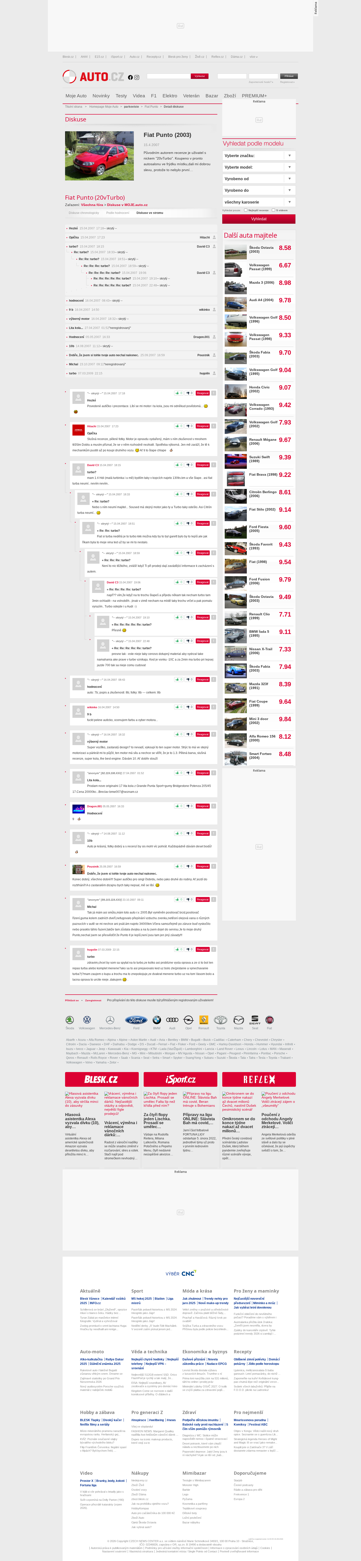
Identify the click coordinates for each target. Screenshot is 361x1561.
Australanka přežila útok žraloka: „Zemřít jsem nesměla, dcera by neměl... (253, 1324)
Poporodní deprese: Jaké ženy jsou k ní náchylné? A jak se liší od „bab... (204, 1453)
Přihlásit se (72, 1000)
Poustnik (203, 355)
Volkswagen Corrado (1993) (261, 407)
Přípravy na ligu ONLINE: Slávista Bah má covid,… (199, 1118)
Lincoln (252, 1049)
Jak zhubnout (192, 1298)
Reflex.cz (217, 56)
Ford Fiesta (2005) (258, 529)
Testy (121, 95)
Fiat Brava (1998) (263, 474)
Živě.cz (199, 56)
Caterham (234, 1040)
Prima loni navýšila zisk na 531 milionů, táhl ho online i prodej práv (205, 1380)
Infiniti (289, 1044)
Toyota (220, 1028)
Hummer (262, 1044)
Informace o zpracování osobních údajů (234, 1547)
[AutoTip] (294, 96)
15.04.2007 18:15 (86, 246)
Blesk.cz (68, 56)
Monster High (190, 1485)
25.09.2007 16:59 (117, 355)
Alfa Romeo (96, 1040)
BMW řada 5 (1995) (259, 633)
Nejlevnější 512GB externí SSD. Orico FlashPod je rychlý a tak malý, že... (154, 1376)
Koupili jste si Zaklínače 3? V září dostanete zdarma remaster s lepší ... (256, 1449)
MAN (273, 1049)
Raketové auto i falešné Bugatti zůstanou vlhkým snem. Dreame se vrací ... (101, 1372)
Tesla (261, 1058)
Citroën (71, 1044)
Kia (126, 1049)
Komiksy (240, 1424)
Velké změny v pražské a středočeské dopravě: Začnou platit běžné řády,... (205, 1311)
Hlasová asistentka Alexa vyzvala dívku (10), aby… (82, 1120)
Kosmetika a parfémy (195, 1503)
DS (142, 1044)
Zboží (230, 95)
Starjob (238, 1480)
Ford (136, 1028)
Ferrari (162, 1044)
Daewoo (95, 1044)
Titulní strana (73, 106)
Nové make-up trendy (213, 1303)
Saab (124, 1058)
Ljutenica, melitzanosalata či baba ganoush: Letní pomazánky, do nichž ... (257, 1372)
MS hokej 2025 (142, 1298)
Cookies (265, 1547)
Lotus (263, 1049)
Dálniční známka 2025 (105, 1364)
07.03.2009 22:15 (85, 373)
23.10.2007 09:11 (86, 364)
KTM (154, 1049)
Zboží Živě (137, 1485)
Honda (248, 1044)
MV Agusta (185, 1053)
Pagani (221, 1053)
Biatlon (160, 1298)
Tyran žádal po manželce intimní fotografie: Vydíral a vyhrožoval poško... (99, 1319)
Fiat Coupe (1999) (258, 703)
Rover (114, 1058)
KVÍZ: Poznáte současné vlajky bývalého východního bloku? (98, 1441)
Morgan (170, 1053)
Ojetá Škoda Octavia (143, 1522)
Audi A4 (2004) (261, 300)
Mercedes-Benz (110, 1028)
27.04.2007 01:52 (89, 328)
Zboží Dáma (138, 1494)
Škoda (70, 1028)
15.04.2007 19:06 (117, 273)
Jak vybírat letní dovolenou (252, 1307)
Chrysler (276, 1040)
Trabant (285, 1058)
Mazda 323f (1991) (258, 686)
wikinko (204, 309)
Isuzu (69, 1049)
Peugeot (235, 1053)
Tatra (252, 1058)
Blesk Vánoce (90, 1298)
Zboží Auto (137, 1517)
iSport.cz (117, 56)
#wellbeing (157, 1420)
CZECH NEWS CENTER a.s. (147, 1541)
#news (171, 1420)
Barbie (186, 1489)
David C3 (203, 246)
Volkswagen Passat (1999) (260, 267)
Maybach (72, 1053)
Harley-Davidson (230, 1044)
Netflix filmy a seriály (95, 1424)
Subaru (209, 1058)
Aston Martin (138, 1040)
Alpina (111, 1040)
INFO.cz (95, 1303)
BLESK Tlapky (90, 1420)
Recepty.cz (154, 56)
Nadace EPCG (217, 1364)
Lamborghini (193, 1049)
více (252, 56)
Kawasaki (114, 1049)
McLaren (99, 1053)
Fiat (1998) (258, 562)
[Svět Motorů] (284, 96)
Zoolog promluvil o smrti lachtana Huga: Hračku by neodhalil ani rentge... (103, 1327)
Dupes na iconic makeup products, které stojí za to (152, 1441)
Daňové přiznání (194, 1359)
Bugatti (195, 1040)
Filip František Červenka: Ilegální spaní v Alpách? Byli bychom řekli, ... (103, 1449)
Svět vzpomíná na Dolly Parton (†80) (102, 1499)
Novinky (101, 95)
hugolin (205, 373)
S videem (282, 210)
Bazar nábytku (191, 1522)
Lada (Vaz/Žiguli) (171, 1049)
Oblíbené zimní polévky (250, 1359)
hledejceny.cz (139, 1480)
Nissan (200, 1053)
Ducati (151, 1044)
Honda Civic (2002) (259, 389)
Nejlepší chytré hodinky (148, 1359)
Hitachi (205, 237)
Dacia (83, 1044)
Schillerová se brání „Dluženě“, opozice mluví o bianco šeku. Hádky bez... (103, 1311)
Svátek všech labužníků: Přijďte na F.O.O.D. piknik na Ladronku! (254, 1388)
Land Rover (225, 1049)
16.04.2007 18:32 (92, 319)
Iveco (79, 1049)
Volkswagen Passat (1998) (260, 337)
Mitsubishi (155, 1053)
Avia (162, 1040)
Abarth (70, 1040)
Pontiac (266, 1053)
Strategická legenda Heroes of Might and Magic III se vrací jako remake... (255, 1441)
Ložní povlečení (191, 1517)
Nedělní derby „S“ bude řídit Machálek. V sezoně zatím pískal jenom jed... (154, 1327)
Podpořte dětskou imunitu (200, 1420)
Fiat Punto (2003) (167, 135)
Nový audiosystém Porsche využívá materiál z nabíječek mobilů (102, 1388)
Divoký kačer (113, 1420)
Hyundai (276, 1044)
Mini (142, 1053)
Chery (248, 1040)
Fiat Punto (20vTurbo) (95, 197)
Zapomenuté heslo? (260, 82)
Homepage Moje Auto (103, 106)
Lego (185, 1494)
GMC (212, 1044)
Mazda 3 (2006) (261, 282)
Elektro (170, 95)
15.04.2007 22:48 (125, 285)
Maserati (285, 1049)
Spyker (177, 1058)
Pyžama (187, 1499)
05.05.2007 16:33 (89, 337)
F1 (154, 95)
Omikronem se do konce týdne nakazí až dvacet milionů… (238, 1125)
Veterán (191, 95)
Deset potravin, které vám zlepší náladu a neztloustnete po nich (201, 1445)
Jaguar (91, 1049)
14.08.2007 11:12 (84, 346)
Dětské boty (189, 1513)
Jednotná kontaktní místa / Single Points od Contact (186, 1551)
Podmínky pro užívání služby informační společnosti (176, 1547)
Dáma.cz (237, 56)
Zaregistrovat (93, 1000)
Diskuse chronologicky (84, 213)
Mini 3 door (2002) (258, 721)
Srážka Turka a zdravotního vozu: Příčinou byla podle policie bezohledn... (205, 1327)
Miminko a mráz (264, 1303)
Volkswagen (87, 1028)
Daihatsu (119, 1044)
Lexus (240, 1049)
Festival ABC (258, 1424)
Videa (139, 95)
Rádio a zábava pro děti (248, 1489)
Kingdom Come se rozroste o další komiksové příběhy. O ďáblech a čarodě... (152, 1392)
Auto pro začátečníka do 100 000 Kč (153, 1513)
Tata (243, 1058)
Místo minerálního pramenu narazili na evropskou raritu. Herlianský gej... (102, 1432)
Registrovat (287, 82)
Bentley (173, 1040)
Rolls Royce (99, 1058)
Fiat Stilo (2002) (262, 509)
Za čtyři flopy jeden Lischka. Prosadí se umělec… (157, 1120)
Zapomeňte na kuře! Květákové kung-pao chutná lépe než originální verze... (256, 1380)
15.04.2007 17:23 (87, 237)
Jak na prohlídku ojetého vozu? (150, 1503)
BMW (156, 1028)
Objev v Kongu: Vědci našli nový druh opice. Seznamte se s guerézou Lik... (256, 1432)
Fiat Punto (151, 106)
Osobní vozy (139, 1489)
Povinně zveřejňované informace (239, 1551)
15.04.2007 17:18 (86, 228)
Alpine (123, 1040)
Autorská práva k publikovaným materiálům (116, 1547)
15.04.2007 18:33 (94, 252)
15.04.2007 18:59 (110, 266)
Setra (155, 1058)
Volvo (89, 1062)
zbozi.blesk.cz (140, 1499)
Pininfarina (251, 1053)
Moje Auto (76, 95)
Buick (207, 1040)
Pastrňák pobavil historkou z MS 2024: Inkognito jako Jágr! (154, 1311)
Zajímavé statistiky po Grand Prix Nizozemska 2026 (100, 1380)
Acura (82, 1040)
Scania (135, 1058)
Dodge (132, 1044)
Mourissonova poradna (250, 1420)
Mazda (238, 1028)
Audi (172, 1028)
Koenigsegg (139, 1049)
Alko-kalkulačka (91, 1359)
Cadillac (219, 1040)
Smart (166, 1058)
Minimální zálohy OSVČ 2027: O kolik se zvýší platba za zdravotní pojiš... (204, 1388)
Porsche (279, 1053)
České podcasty (243, 1485)
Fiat (269, 1028)
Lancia (209, 1049)
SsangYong (193, 1058)
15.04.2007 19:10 (125, 278)
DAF (107, 1044)
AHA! (84, 56)
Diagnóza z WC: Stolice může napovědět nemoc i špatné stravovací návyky (204, 1437)
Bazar (212, 95)
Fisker (182, 1044)
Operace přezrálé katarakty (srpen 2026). (101, 1506)
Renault (203, 1028)
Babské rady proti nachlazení (203, 1424)
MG (134, 1053)
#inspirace (139, 1420)
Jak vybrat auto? (141, 1527)
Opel (188, 1028)
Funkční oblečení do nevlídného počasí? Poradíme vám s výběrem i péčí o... (255, 1315)
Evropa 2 (239, 1499)
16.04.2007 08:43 (89, 300)
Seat (255, 1028)
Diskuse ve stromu (150, 213)
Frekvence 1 (241, 1494)
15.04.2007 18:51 (102, 259)
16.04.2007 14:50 (84, 309)
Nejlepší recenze (259, 210)
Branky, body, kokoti (110, 1481)
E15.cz (99, 56)
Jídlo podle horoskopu (263, 1364)
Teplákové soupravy (194, 1508)
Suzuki (221, 1058)
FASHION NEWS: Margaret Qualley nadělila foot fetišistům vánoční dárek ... (154, 1433)
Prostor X (87, 1481)
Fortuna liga (88, 1485)
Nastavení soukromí (114, 1551)
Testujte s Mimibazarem (196, 1480)
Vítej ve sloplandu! (142, 1426)
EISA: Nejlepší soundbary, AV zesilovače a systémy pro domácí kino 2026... (154, 1384)
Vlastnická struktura (141, 1551)
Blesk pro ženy (178, 56)
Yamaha (101, 1062)
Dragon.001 (202, 337)
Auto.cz (134, 56)
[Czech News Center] (189, 1273)
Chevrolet (261, 1040)
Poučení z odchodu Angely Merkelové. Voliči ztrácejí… (277, 1120)
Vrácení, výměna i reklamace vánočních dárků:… (120, 1128)
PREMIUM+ (254, 95)
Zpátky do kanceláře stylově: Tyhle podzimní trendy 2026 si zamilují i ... (255, 1332)
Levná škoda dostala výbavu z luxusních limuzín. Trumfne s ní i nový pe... (202, 1372)
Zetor (113, 1062)
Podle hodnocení (117, 213)
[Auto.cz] (93, 82)
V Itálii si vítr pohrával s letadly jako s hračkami (102, 1493)
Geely (202, 1044)
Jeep (101, 1049)
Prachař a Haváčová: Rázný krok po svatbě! (204, 1319)
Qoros (70, 1058)
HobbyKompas (140, 1508)
